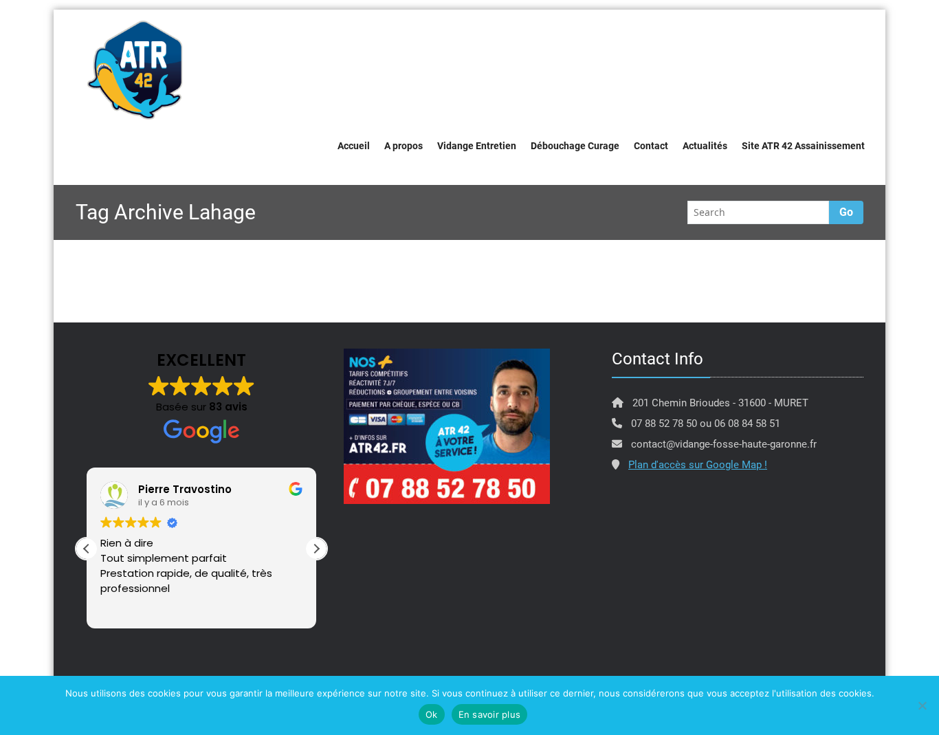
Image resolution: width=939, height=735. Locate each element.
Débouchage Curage (575, 145)
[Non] (922, 705)
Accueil (354, 145)
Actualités (705, 145)
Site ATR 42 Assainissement (803, 145)
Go (846, 212)
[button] (316, 548)
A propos (403, 145)
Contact (651, 145)
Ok (432, 714)
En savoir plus (490, 714)
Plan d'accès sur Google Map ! (697, 465)
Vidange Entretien (476, 145)
